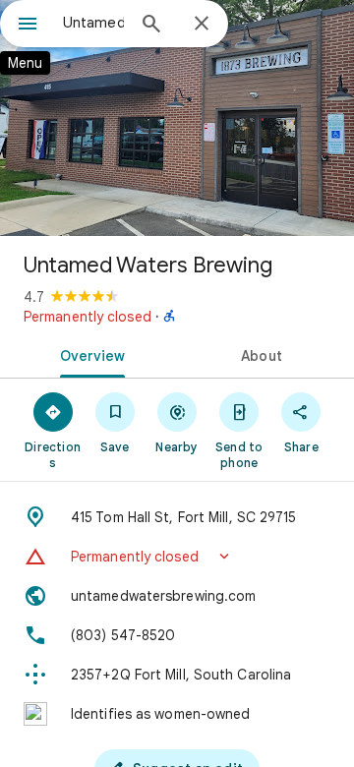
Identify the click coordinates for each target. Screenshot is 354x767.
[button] (177, 556)
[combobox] (93, 22)
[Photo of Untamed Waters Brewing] (177, 118)
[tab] (89, 354)
